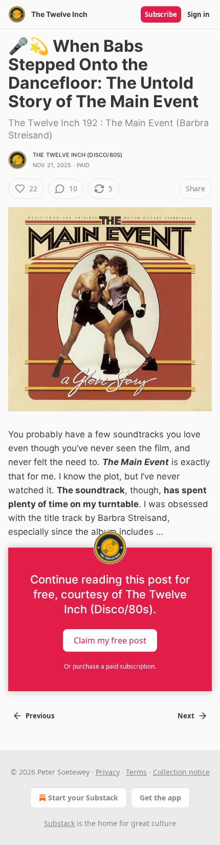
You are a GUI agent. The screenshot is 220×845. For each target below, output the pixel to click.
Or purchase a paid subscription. (110, 666)
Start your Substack (83, 797)
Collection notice (181, 772)
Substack (59, 823)
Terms (136, 772)
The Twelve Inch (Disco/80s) (77, 154)
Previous (40, 715)
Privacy (108, 772)
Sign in (198, 14)
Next (186, 715)
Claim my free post (110, 640)
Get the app (160, 797)
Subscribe (161, 14)
